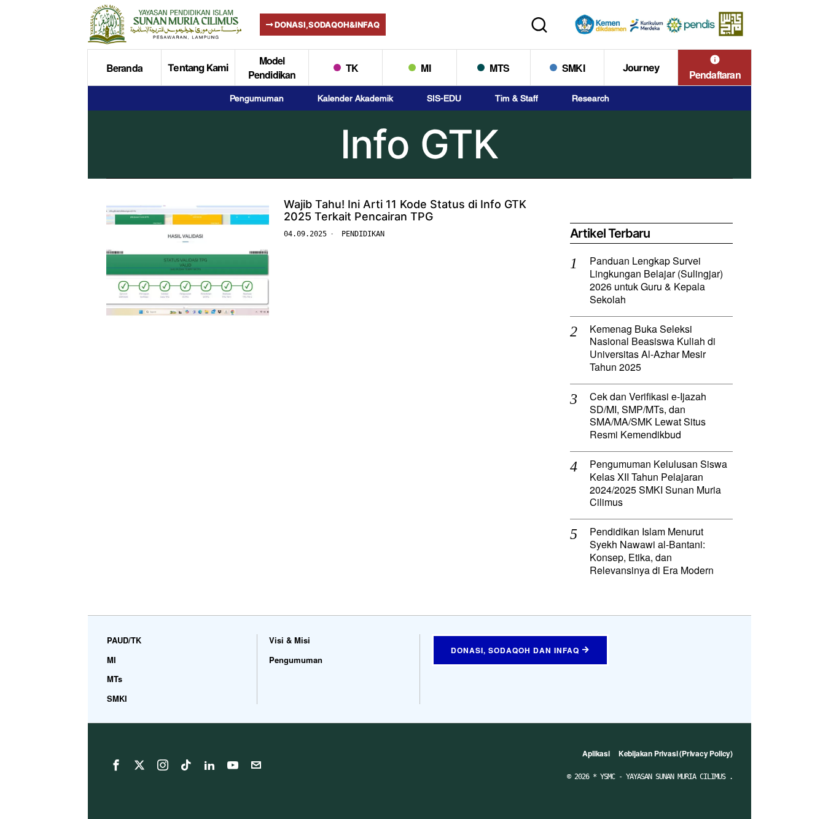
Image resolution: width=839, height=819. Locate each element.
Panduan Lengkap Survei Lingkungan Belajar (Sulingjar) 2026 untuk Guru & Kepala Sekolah (656, 280)
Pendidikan (362, 234)
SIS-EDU (444, 98)
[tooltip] (116, 765)
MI (111, 660)
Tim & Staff (516, 98)
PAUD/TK (124, 640)
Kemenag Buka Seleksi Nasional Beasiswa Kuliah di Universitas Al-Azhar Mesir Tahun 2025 (653, 348)
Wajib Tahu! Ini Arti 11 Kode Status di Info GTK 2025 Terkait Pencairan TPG (405, 210)
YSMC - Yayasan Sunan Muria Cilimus (664, 776)
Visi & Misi (289, 640)
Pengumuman (257, 98)
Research (590, 98)
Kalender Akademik (355, 98)
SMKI (117, 698)
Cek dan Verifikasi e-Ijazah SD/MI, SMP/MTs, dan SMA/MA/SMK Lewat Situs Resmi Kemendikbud (648, 415)
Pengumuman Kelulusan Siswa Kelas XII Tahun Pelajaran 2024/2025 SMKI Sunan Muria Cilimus (658, 483)
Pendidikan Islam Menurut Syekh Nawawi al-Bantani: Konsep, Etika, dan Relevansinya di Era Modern (652, 551)
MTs (114, 679)
